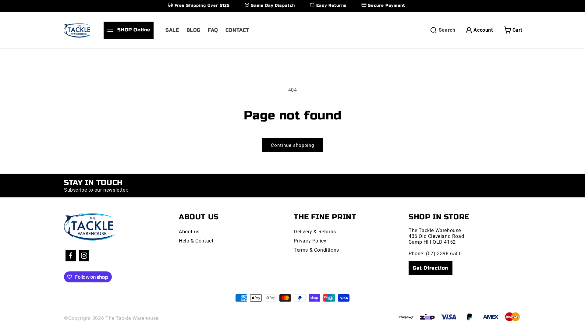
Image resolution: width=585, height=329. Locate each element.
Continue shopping (292, 145)
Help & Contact (196, 241)
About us (189, 232)
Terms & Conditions (316, 250)
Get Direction (430, 268)
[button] (131, 30)
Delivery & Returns (315, 232)
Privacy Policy (310, 241)
